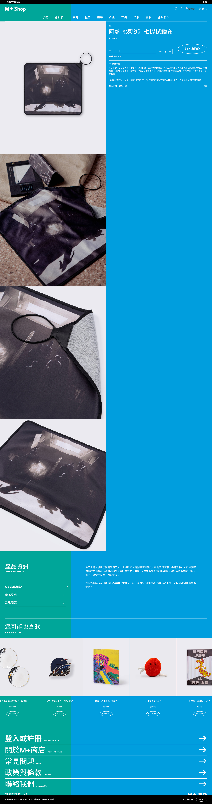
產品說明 (113, 86)
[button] (191, 8)
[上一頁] (9, 667)
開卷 (149, 17)
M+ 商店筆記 (13, 587)
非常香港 (164, 17)
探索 (45, 17)
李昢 (76, 17)
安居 (100, 17)
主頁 (110, 26)
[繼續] (203, 667)
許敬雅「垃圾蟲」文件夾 (200, 701)
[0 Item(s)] (182, 8)
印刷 (136, 17)
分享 (205, 86)
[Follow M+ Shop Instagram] (25, 794)
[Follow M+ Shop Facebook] (19, 794)
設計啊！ (60, 17)
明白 (201, 799)
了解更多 (189, 799)
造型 (112, 17)
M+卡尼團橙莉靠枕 (153, 701)
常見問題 (123, 86)
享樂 (124, 17)
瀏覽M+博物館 (13, 2)
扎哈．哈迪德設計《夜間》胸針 (59, 701)
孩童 (88, 17)
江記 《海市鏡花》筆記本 (106, 701)
